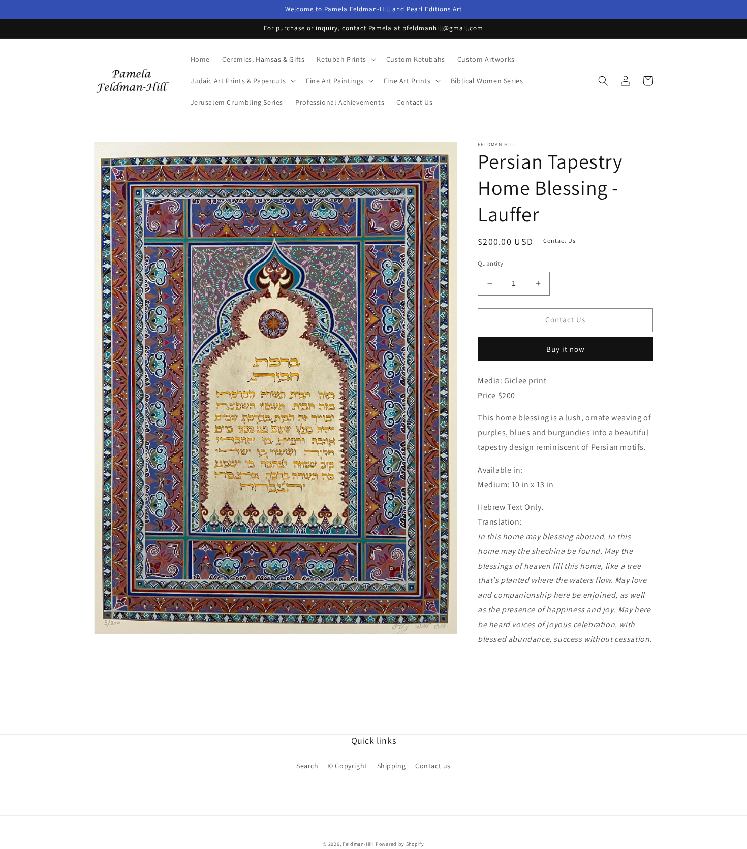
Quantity (490, 263)
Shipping (391, 765)
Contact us (433, 765)
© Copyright (347, 765)
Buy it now (565, 349)
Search (307, 765)
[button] (345, 59)
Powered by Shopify (400, 844)
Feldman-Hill (358, 844)
